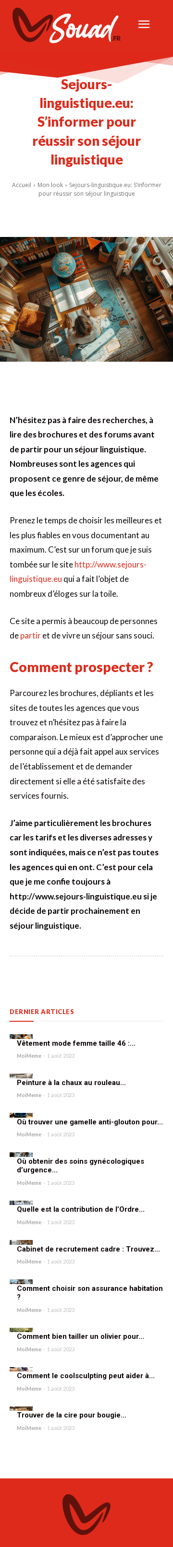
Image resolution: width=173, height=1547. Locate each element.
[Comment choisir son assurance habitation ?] (21, 1281)
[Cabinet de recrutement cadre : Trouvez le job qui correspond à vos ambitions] (21, 1242)
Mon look (50, 185)
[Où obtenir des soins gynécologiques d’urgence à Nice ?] (21, 1154)
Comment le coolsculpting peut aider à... (86, 1375)
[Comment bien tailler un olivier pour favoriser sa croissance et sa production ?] (21, 1330)
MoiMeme (29, 1055)
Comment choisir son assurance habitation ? (90, 1293)
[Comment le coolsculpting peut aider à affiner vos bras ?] (21, 1369)
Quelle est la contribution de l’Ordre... (81, 1209)
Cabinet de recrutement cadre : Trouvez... (88, 1249)
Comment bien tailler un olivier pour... (80, 1336)
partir (30, 635)
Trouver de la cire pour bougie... (71, 1415)
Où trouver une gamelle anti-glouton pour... (90, 1122)
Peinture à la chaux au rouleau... (71, 1082)
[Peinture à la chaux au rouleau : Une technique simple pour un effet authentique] (21, 1076)
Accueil (21, 185)
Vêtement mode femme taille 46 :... (76, 1043)
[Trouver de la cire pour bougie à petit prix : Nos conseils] (21, 1408)
